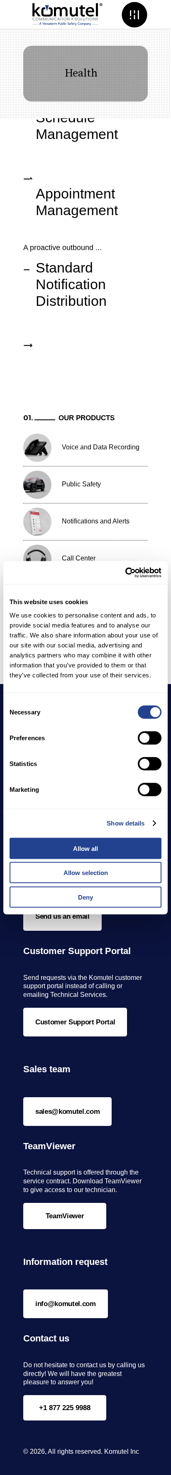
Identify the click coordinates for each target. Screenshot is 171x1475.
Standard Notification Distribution (71, 284)
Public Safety (81, 484)
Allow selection (86, 872)
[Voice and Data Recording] (37, 448)
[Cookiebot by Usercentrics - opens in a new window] (125, 572)
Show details (125, 823)
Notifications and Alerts (95, 521)
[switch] (149, 737)
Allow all (85, 848)
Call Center (78, 558)
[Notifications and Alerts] (37, 522)
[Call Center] (37, 559)
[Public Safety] (37, 485)
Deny (85, 896)
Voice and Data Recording (100, 447)
